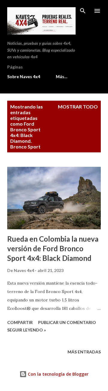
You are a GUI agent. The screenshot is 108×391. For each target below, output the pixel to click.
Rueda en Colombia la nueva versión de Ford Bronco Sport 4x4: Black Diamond (52, 248)
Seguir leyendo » (26, 329)
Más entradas (84, 351)
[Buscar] (82, 10)
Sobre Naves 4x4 (23, 76)
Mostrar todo (78, 106)
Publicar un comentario (67, 322)
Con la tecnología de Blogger (57, 374)
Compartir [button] (20, 322)
